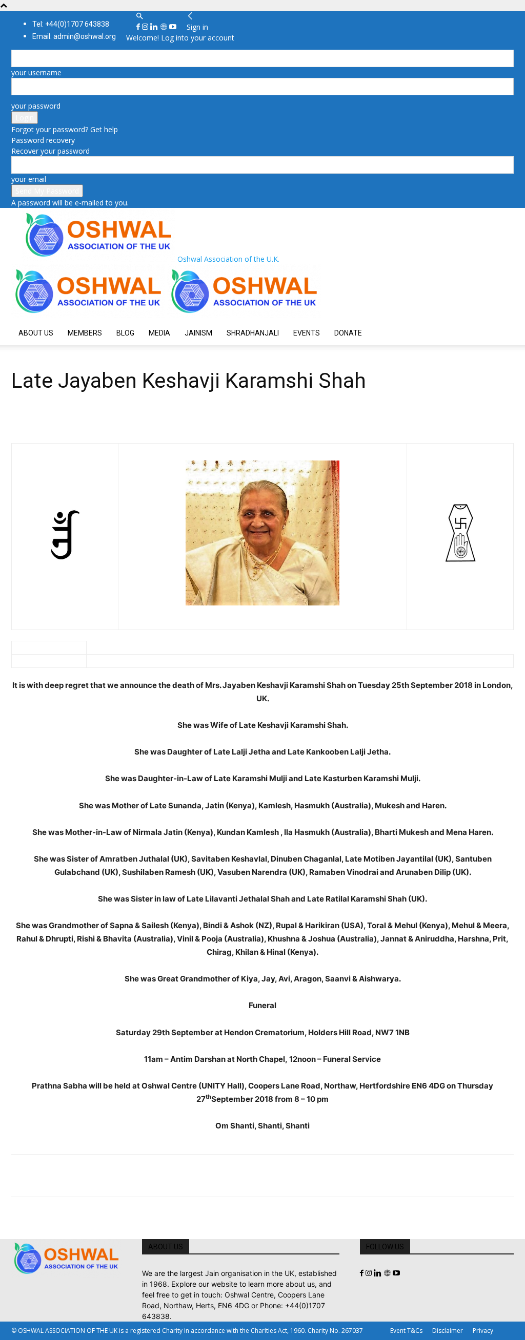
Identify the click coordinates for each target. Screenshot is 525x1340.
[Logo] (89, 315)
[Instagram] (146, 27)
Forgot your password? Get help (64, 129)
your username (36, 72)
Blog (125, 333)
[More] (163, 1175)
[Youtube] (172, 27)
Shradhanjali (253, 333)
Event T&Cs (406, 1330)
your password (35, 106)
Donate (348, 333)
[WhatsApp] (92, 1175)
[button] (139, 16)
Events (306, 333)
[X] (45, 1175)
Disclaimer (447, 1330)
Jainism (198, 333)
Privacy (483, 1330)
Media (159, 333)
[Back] (190, 16)
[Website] (164, 27)
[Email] (116, 1175)
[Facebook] (139, 27)
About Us (35, 333)
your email (28, 179)
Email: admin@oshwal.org (74, 36)
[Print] (139, 1175)
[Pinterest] (68, 1175)
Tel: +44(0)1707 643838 (70, 24)
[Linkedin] (155, 27)
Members (85, 333)
